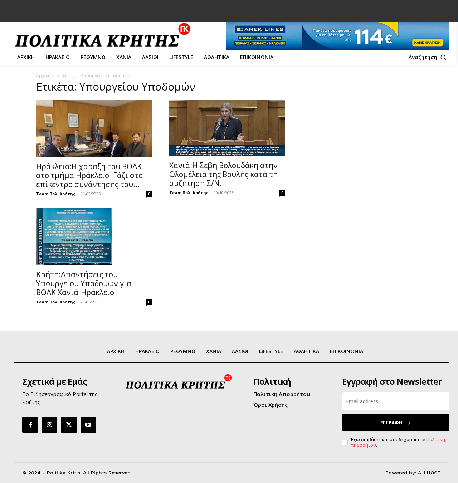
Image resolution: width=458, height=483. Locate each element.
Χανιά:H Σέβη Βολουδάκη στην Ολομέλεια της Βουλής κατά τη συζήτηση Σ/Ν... (223, 174)
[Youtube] (88, 425)
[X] (69, 425)
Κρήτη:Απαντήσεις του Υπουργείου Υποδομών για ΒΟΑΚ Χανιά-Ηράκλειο (83, 283)
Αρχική (43, 76)
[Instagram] (49, 425)
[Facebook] (30, 425)
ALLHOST (429, 472)
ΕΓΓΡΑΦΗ (391, 422)
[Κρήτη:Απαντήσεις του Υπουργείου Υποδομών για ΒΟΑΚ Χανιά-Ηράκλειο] (94, 236)
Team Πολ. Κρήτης (55, 193)
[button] (429, 57)
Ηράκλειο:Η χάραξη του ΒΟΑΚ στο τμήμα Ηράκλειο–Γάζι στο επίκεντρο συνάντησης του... (89, 175)
